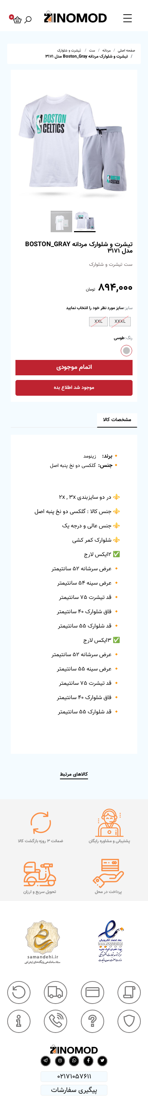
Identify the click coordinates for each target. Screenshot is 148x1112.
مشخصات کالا (117, 420)
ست (92, 50)
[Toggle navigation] (128, 18)
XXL (98, 321)
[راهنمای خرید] (129, 992)
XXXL (120, 321)
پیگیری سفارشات (74, 1090)
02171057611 (74, 1076)
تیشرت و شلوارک (69, 50)
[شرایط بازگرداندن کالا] (19, 992)
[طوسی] (126, 350)
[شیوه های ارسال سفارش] (55, 992)
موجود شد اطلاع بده (74, 388)
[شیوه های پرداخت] (92, 992)
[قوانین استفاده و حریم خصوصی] (129, 1021)
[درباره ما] (19, 1021)
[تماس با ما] (55, 1021)
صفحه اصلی (126, 50)
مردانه (106, 50)
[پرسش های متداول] (92, 1021)
